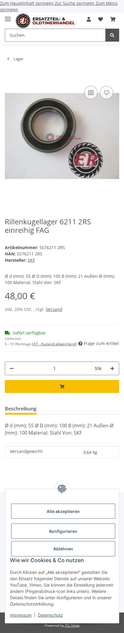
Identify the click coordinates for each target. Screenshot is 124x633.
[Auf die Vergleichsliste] (91, 92)
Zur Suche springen (75, 3)
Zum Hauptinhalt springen (27, 3)
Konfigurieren (63, 531)
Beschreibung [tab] (20, 408)
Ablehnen (63, 548)
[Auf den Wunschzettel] (106, 92)
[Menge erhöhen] (112, 368)
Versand (54, 309)
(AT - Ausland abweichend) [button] (54, 344)
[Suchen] (112, 35)
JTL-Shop (72, 625)
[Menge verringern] (11, 368)
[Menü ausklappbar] (8, 16)
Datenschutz (50, 615)
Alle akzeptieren (63, 511)
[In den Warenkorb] (9, 75)
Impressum (21, 615)
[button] (89, 19)
